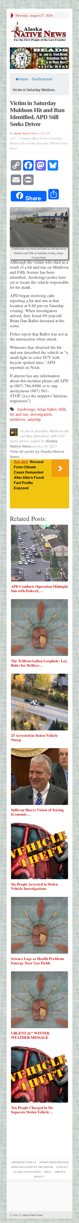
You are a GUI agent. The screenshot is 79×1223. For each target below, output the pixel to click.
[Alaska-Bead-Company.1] (39, 57)
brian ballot (47, 409)
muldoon (17, 419)
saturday (34, 419)
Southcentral (42, 79)
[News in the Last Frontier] (39, 32)
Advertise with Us (23, 1162)
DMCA (48, 1172)
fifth (62, 409)
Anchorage (26, 409)
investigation (41, 414)
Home (23, 79)
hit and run (19, 414)
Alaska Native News (25, 133)
